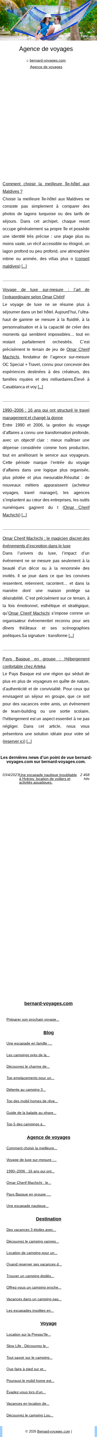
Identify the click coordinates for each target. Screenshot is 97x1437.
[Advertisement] (48, 121)
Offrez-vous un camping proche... (33, 1287)
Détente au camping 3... (26, 1089)
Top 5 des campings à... (26, 1124)
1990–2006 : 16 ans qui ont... (30, 1171)
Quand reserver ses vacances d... (34, 1264)
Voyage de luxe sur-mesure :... (31, 1160)
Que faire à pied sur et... (26, 1369)
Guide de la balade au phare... (31, 1113)
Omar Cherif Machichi (29, 613)
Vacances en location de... (27, 1403)
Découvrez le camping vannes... (32, 1241)
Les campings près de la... (28, 1055)
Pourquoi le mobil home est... (30, 1381)
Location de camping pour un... (31, 1253)
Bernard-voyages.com (53, 1431)
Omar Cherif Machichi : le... (28, 1182)
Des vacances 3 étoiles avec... (31, 1230)
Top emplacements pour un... (30, 1078)
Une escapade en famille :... (29, 1043)
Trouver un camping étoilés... (30, 1276)
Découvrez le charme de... (28, 1066)
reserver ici (14, 741)
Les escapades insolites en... (30, 1310)
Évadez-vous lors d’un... (26, 1392)
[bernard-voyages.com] (48, 20)
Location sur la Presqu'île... (28, 1334)
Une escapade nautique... (27, 1206)
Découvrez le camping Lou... (29, 1415)
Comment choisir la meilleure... (31, 1148)
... (24, 266)
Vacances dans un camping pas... (34, 1299)
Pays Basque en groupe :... (28, 1194)
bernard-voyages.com (48, 60)
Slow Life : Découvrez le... (27, 1346)
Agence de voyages (46, 67)
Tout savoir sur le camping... (29, 1357)
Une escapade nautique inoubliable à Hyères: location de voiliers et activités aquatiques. (48, 778)
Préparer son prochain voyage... (32, 1019)
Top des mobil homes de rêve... (32, 1101)
